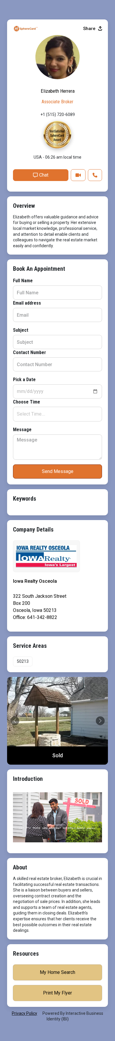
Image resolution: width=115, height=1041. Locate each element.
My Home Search (57, 972)
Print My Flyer (57, 993)
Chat (43, 175)
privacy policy (24, 1013)
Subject (20, 330)
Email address (27, 303)
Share (90, 28)
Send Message (57, 471)
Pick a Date (24, 379)
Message (22, 429)
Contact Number (29, 352)
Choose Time (26, 402)
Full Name (23, 280)
